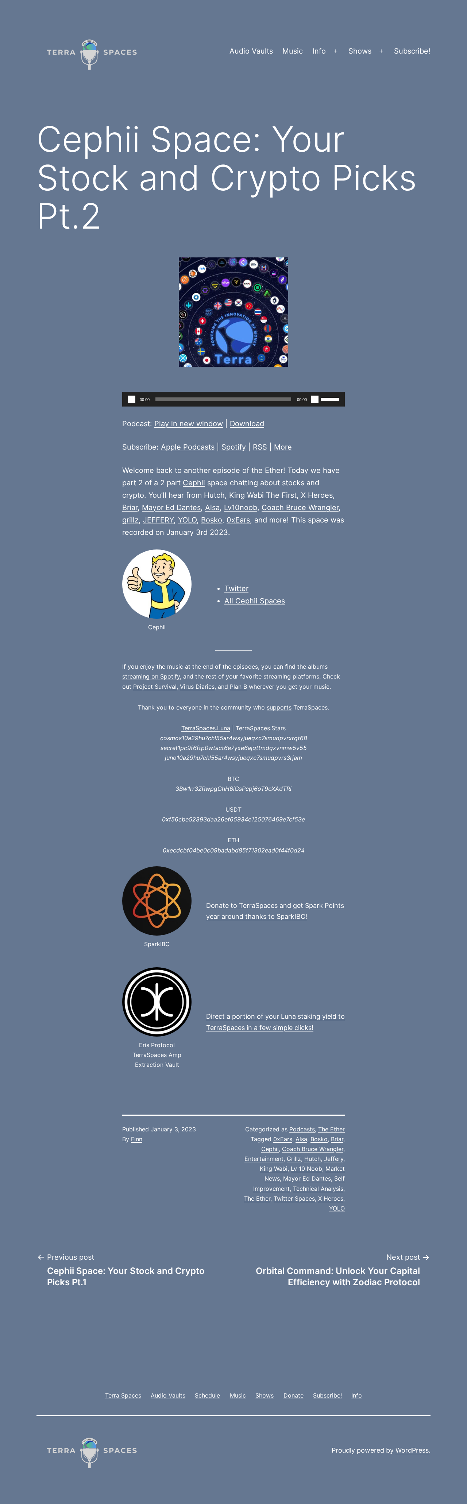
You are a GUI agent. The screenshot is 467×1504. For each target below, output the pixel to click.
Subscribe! (412, 51)
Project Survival (155, 686)
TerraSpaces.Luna (205, 728)
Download (247, 423)
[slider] (331, 398)
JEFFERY (158, 520)
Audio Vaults (251, 51)
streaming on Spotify (151, 676)
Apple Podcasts (188, 447)
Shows (359, 51)
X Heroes (317, 495)
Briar (130, 507)
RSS (260, 447)
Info (319, 51)
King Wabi (273, 1168)
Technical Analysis (318, 1188)
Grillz (294, 1158)
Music (292, 51)
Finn (136, 1139)
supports (279, 707)
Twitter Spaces (294, 1198)
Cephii (194, 482)
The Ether (331, 1129)
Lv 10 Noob (306, 1168)
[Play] (131, 399)
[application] (233, 399)
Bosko (211, 520)
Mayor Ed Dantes (171, 507)
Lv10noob (240, 507)
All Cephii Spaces (254, 600)
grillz (130, 520)
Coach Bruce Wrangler (300, 507)
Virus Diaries (197, 686)
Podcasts (302, 1129)
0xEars (238, 520)
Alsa (212, 507)
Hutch (214, 495)
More (283, 447)
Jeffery (333, 1158)
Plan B (238, 686)
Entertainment (263, 1158)
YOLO (187, 520)
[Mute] (315, 399)
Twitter (236, 588)
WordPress (412, 1450)
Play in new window (188, 423)
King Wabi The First (263, 495)
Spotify (233, 447)
